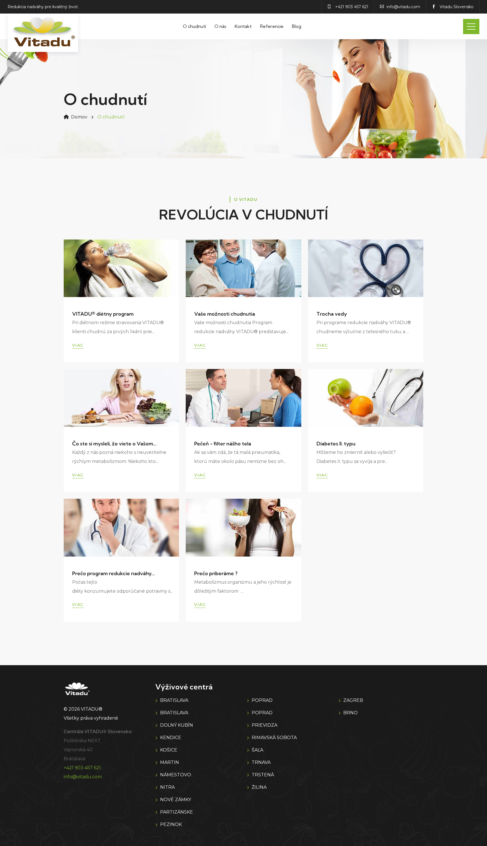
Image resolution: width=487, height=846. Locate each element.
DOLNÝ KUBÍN (176, 725)
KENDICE (170, 737)
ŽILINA (259, 787)
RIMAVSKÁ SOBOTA (274, 737)
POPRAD (262, 700)
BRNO (350, 712)
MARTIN (169, 762)
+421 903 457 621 (82, 767)
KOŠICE (168, 750)
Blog (296, 26)
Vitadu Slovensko (456, 6)
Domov (79, 117)
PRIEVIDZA (264, 725)
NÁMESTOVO (175, 774)
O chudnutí (194, 26)
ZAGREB (353, 700)
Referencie (272, 26)
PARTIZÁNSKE (176, 812)
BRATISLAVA (174, 700)
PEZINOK (171, 824)
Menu (471, 26)
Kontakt (243, 26)
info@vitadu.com (83, 776)
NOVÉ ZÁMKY (175, 799)
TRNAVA (261, 762)
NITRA (167, 787)
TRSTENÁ (263, 774)
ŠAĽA (257, 750)
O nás (220, 26)
